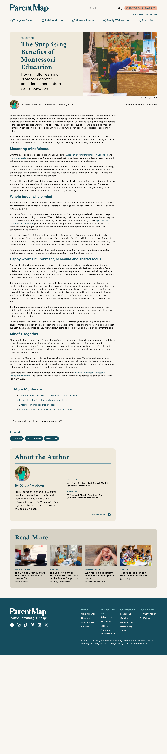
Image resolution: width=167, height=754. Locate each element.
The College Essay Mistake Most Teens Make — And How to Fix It (30, 575)
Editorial (106, 621)
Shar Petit (126, 579)
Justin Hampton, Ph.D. (96, 582)
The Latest (151, 14)
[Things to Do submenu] (31, 20)
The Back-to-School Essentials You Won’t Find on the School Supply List (64, 575)
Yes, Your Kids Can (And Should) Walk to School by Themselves (88, 484)
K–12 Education (34, 438)
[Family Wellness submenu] (128, 20)
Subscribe (138, 14)
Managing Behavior (95, 569)
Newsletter (126, 622)
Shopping (54, 569)
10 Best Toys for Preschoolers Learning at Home (43, 400)
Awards (85, 626)
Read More (99, 514)
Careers (85, 618)
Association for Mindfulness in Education (87, 154)
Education (27, 38)
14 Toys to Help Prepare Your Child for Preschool (133, 574)
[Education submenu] (156, 20)
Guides (124, 618)
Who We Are (88, 613)
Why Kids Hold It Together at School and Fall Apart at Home (100, 575)
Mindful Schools (18, 158)
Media (104, 625)
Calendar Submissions (108, 632)
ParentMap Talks (126, 628)
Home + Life (72, 491)
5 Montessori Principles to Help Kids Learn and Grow (45, 409)
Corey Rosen (22, 582)
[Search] (118, 8)
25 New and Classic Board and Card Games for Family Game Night (85, 496)
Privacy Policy (148, 613)
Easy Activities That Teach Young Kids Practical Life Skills (48, 395)
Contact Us (87, 622)
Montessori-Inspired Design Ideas (37, 404)
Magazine (125, 613)
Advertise (106, 617)
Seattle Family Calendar (142, 8)
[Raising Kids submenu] (62, 20)
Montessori (51, 438)
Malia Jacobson (33, 104)
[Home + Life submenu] (93, 20)
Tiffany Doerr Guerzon (61, 582)
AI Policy (145, 618)
